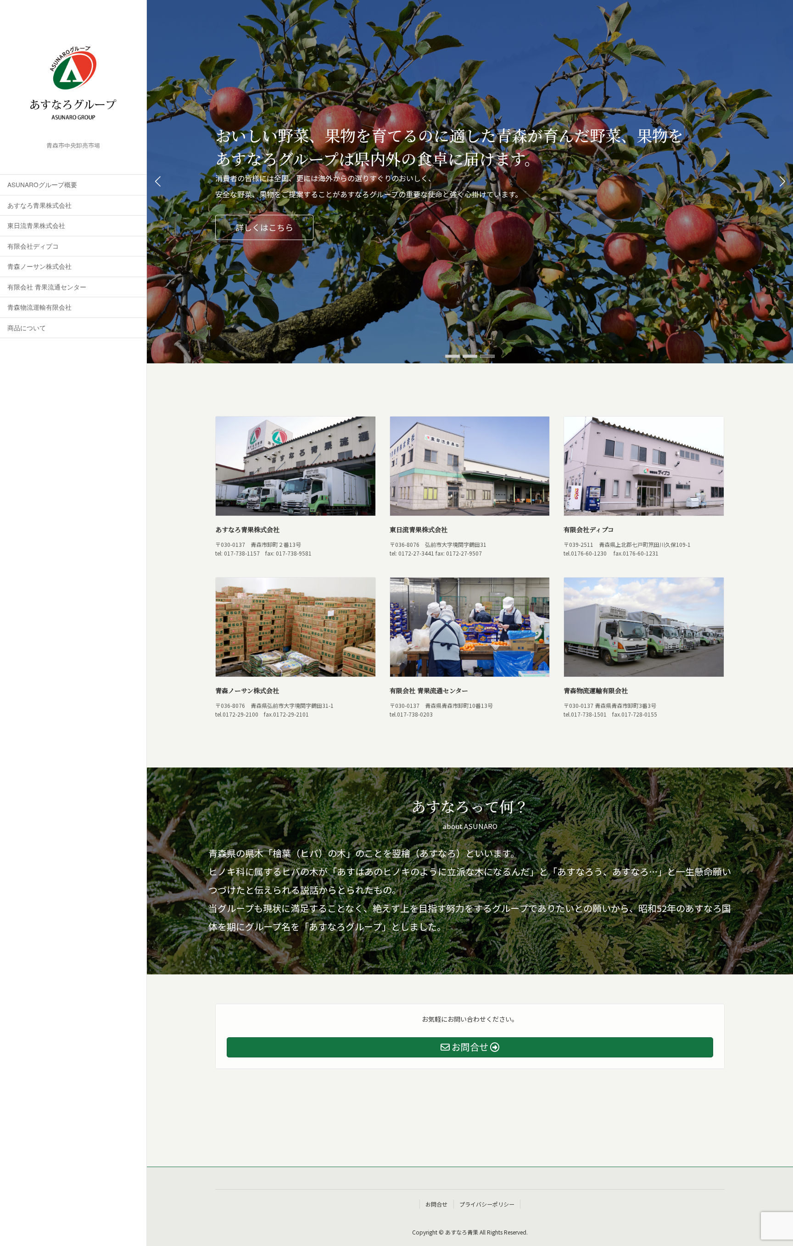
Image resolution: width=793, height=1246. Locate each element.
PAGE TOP (773, 1228)
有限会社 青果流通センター (46, 286)
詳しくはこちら (264, 227)
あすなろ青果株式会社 (39, 205)
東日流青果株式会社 (36, 225)
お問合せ (436, 1204)
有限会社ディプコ (33, 245)
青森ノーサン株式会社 (39, 266)
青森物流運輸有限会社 (39, 307)
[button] (452, 356)
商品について (26, 327)
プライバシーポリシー (486, 1204)
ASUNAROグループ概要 (42, 184)
